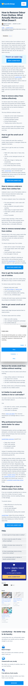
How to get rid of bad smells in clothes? (14, 535)
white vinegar (10, 289)
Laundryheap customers (8, 439)
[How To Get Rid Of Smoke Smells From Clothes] (18, 595)
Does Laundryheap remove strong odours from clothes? (12, 552)
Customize (13, 354)
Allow (14, 349)
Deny (14, 358)
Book (24, 3)
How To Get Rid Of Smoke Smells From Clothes (17, 600)
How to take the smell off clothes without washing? (12, 540)
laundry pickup (11, 474)
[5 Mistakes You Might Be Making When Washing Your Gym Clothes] (7, 610)
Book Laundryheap (14, 60)
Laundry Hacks (5, 25)
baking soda (19, 289)
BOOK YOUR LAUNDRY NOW (14, 180)
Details (22, 345)
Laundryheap (18, 77)
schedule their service (9, 476)
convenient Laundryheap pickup (15, 480)
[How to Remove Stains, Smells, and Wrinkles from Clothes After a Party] (7, 595)
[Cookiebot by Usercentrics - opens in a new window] (20, 326)
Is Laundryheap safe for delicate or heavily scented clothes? (12, 558)
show (10, 35)
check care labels (10, 413)
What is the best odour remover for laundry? (12, 546)
